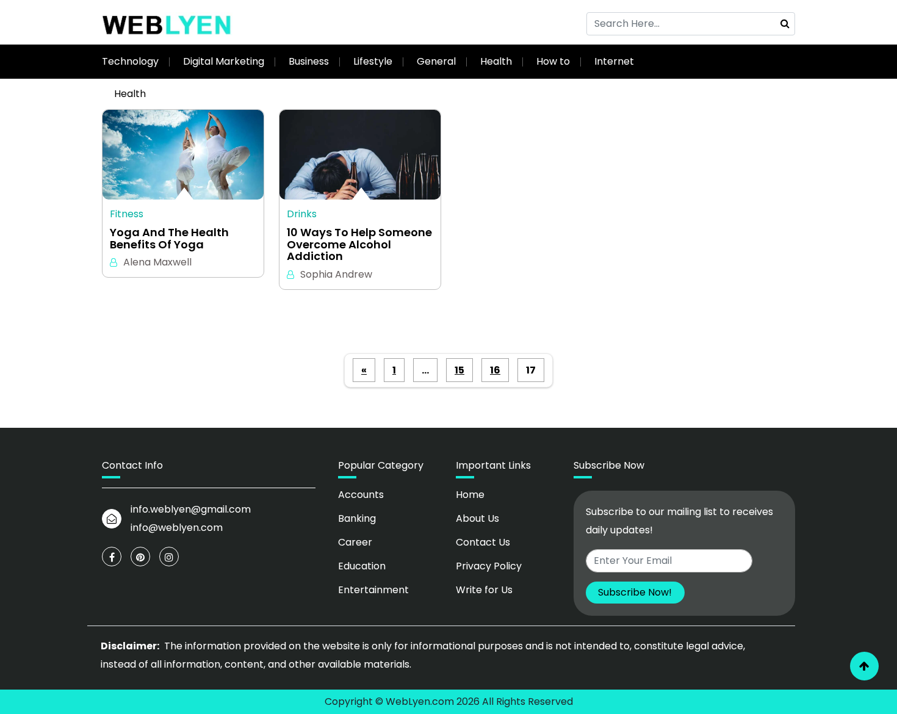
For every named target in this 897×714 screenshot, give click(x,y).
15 (459, 370)
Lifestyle (372, 61)
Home (470, 495)
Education (362, 566)
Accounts (361, 495)
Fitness (126, 214)
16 (495, 370)
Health (496, 61)
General (436, 61)
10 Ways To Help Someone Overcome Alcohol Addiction (359, 244)
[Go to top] (864, 666)
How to (553, 61)
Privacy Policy (489, 566)
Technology (130, 61)
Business (309, 61)
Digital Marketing (223, 61)
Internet (614, 61)
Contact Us (483, 542)
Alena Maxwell (157, 262)
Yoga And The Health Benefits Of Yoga (169, 238)
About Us (477, 518)
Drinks (302, 214)
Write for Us (484, 590)
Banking (357, 518)
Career (355, 542)
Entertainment (373, 590)
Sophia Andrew (336, 274)
